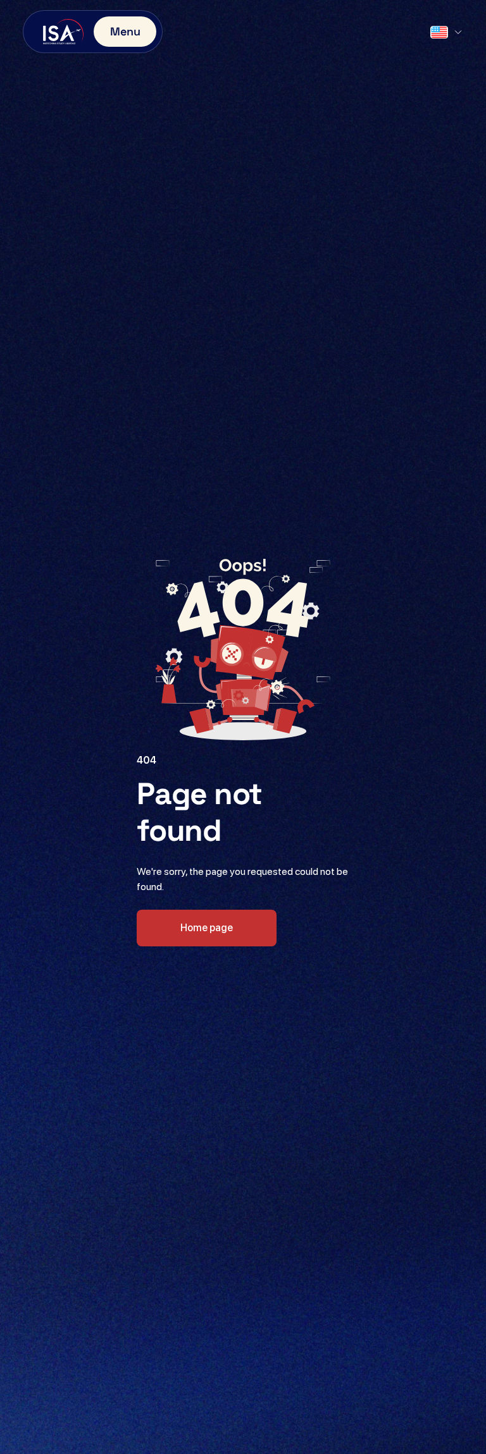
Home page (206, 928)
